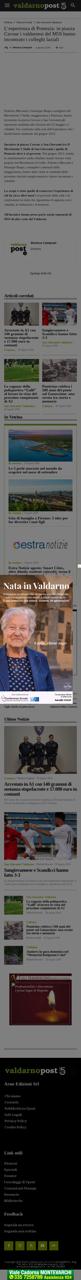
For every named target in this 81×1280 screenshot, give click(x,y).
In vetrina (15, 463)
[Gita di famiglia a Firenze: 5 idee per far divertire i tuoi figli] (40, 495)
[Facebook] (21, 286)
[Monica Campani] (7, 48)
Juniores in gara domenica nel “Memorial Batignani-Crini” (47, 953)
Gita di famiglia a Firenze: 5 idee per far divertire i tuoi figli (38, 520)
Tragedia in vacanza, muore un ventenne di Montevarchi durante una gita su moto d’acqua (39, 626)
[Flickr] (53, 1245)
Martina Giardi (33, 937)
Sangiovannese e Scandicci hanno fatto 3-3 (59, 334)
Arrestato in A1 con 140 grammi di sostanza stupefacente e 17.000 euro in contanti (21, 337)
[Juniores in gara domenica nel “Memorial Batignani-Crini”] (13, 955)
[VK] (50, 286)
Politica (8, 22)
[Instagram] (20, 1245)
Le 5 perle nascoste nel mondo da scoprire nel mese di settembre (35, 470)
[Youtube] (42, 1245)
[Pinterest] (40, 286)
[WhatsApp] (59, 286)
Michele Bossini (45, 864)
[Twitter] (31, 1245)
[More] (69, 286)
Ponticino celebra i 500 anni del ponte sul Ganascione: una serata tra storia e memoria (58, 393)
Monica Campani (22, 47)
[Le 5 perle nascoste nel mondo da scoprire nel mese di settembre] (40, 446)
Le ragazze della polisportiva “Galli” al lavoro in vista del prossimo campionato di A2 (21, 393)
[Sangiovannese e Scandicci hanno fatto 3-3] (59, 314)
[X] (31, 286)
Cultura (47, 406)
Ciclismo (31, 947)
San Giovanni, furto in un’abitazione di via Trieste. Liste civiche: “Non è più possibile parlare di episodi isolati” (40, 665)
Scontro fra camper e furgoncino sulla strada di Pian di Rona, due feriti (39, 646)
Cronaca (9, 350)
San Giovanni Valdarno (49, 22)
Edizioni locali (24, 22)
